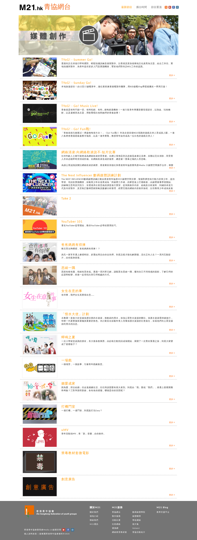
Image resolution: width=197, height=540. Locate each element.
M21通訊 (94, 524)
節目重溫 (156, 7)
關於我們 (94, 512)
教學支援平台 (163, 512)
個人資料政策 (30, 534)
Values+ (136, 528)
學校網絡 (136, 520)
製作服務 (116, 516)
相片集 (135, 524)
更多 (171, 75)
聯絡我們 (94, 520)
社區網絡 (116, 524)
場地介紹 (94, 516)
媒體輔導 (136, 516)
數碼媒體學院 (138, 512)
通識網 (115, 528)
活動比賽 (116, 520)
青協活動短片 (138, 532)
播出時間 (141, 7)
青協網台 (57, 7)
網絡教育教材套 (119, 532)
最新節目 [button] (126, 7)
